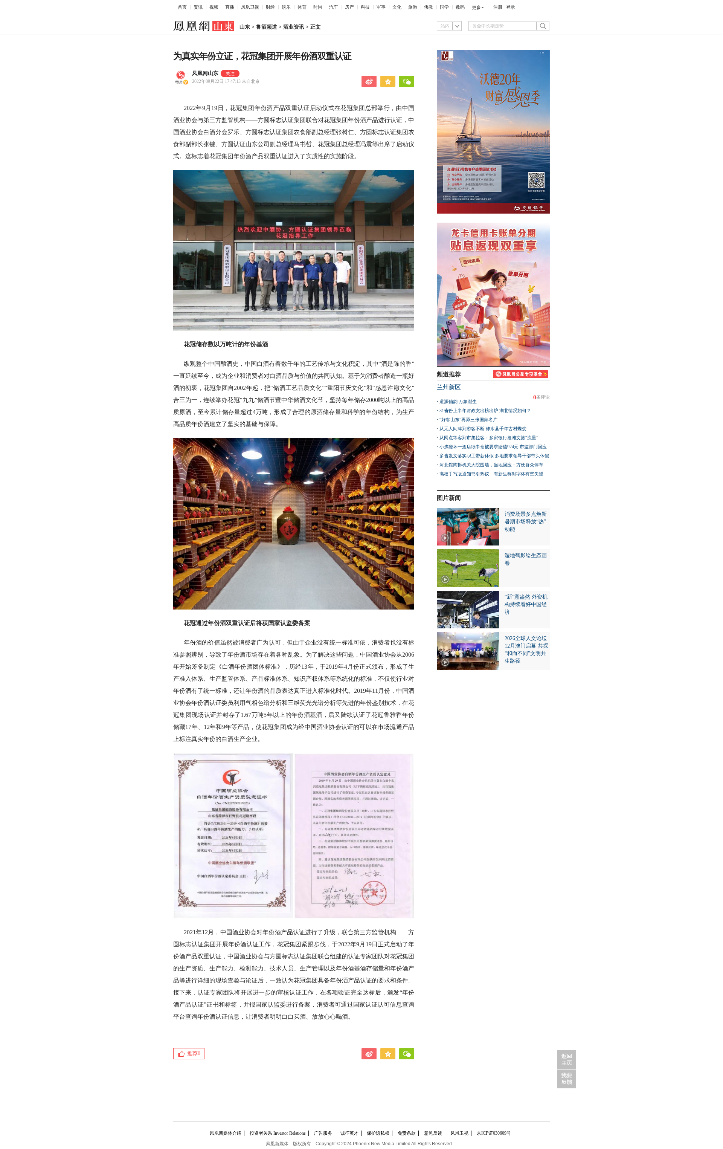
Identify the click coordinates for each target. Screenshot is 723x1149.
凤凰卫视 (250, 7)
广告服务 (323, 1133)
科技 (365, 7)
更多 (476, 7)
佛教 (428, 7)
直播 (229, 7)
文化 (396, 7)
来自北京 (226, 81)
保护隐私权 (378, 1133)
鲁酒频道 (266, 27)
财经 (270, 7)
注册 (497, 7)
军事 (381, 7)
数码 (460, 7)
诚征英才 (349, 1133)
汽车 (333, 7)
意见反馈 (433, 1133)
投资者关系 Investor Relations (278, 1133)
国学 (444, 7)
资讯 (198, 7)
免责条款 (407, 1133)
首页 (182, 7)
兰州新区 (449, 387)
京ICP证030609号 (494, 1133)
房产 (349, 7)
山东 (244, 27)
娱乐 (286, 7)
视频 (213, 7)
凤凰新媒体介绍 (225, 1133)
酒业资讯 (293, 27)
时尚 (317, 7)
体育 (302, 7)
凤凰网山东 (205, 73)
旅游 (412, 7)
